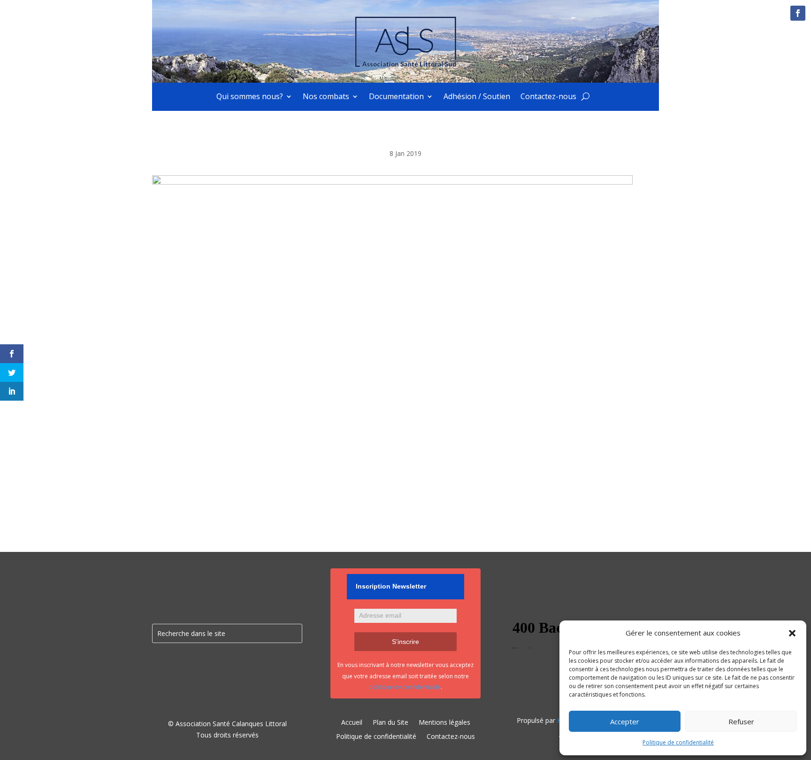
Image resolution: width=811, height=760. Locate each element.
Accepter (624, 721)
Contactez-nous (548, 96)
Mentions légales (444, 723)
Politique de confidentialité (678, 742)
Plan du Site (390, 723)
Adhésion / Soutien (477, 96)
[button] (792, 633)
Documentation (396, 96)
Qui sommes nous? (249, 96)
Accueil (351, 723)
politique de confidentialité (405, 687)
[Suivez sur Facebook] (797, 13)
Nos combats (326, 96)
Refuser (741, 721)
